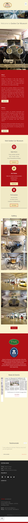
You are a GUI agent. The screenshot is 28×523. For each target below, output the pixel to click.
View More (14, 327)
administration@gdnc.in (9, 508)
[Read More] (24, 454)
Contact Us (14, 162)
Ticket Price (14, 183)
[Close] (2, 518)
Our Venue (14, 205)
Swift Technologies (17, 514)
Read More (5, 101)
